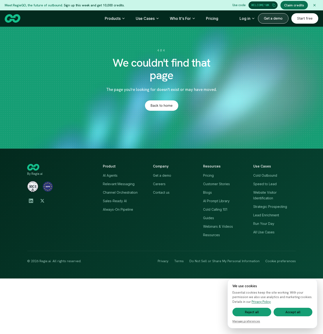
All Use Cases (264, 232)
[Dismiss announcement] (314, 5)
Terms (179, 261)
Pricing (212, 18)
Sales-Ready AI (115, 201)
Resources (211, 235)
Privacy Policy (261, 302)
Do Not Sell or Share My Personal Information (224, 261)
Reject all (252, 312)
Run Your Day (263, 224)
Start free (305, 18)
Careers (159, 184)
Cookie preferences (280, 261)
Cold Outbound (265, 175)
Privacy (163, 261)
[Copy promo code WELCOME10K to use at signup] (274, 5)
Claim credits (294, 5)
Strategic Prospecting (270, 207)
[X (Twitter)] (42, 201)
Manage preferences (246, 321)
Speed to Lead (265, 184)
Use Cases (145, 18)
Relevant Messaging (119, 184)
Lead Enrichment (266, 215)
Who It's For (180, 18)
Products (113, 18)
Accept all (293, 312)
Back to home (162, 105)
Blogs (207, 192)
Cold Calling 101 (215, 209)
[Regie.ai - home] (12, 18)
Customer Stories (216, 184)
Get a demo (273, 18)
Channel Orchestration (120, 192)
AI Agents (110, 175)
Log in (245, 18)
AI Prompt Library (216, 201)
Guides (208, 218)
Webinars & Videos (218, 226)
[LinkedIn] (31, 201)
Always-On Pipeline (118, 209)
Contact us (161, 192)
